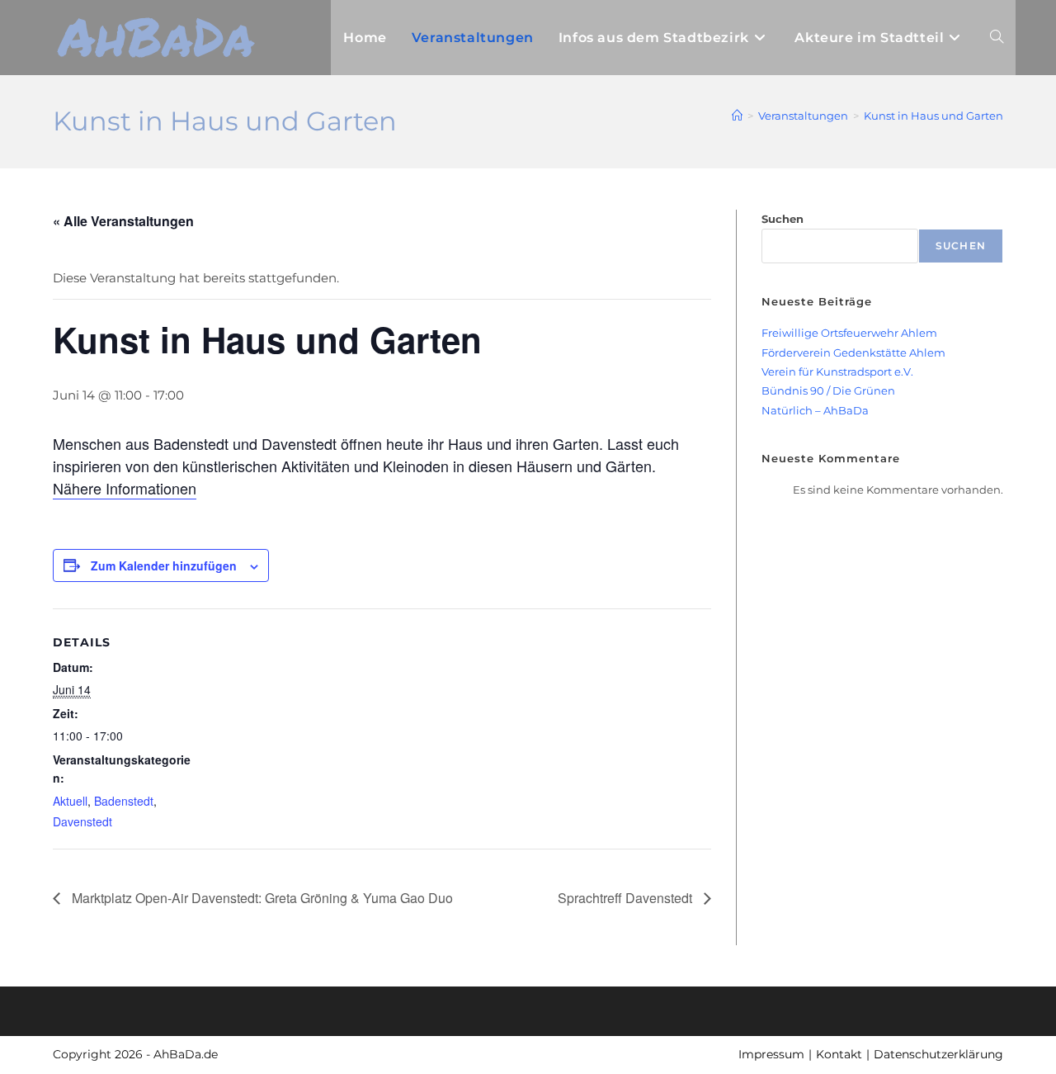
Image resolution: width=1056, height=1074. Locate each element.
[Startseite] (737, 115)
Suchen (782, 218)
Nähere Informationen (124, 488)
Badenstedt (123, 800)
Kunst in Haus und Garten (933, 115)
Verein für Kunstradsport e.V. (837, 371)
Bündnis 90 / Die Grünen (828, 390)
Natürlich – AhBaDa (815, 410)
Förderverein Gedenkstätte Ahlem (853, 352)
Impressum (771, 1054)
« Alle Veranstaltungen (123, 220)
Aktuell (70, 800)
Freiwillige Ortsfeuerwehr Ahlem (849, 332)
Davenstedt (82, 821)
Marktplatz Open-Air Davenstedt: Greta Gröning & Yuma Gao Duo (260, 897)
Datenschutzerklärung (938, 1054)
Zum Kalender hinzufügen (164, 565)
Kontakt (839, 1054)
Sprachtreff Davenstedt (626, 897)
